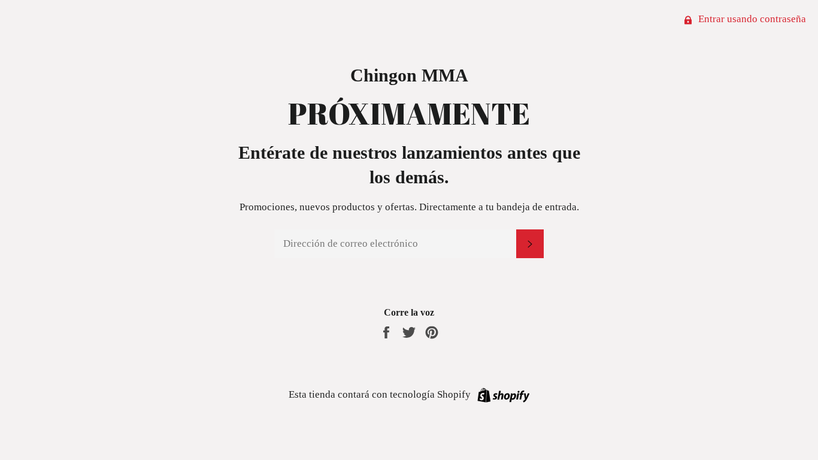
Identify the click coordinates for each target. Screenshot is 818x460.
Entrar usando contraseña (751, 19)
